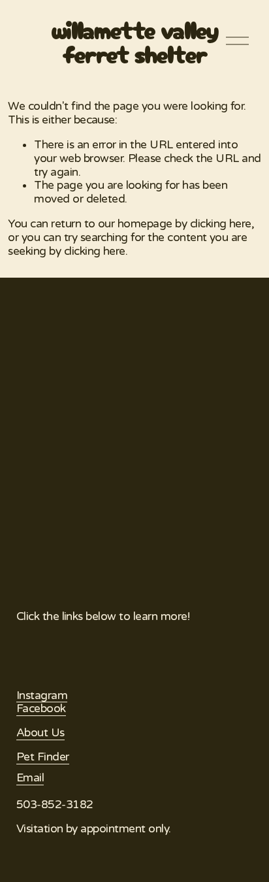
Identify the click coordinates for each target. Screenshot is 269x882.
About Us (40, 733)
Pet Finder (42, 757)
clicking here (220, 224)
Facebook (41, 708)
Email (30, 778)
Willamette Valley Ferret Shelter (134, 40)
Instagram (41, 695)
